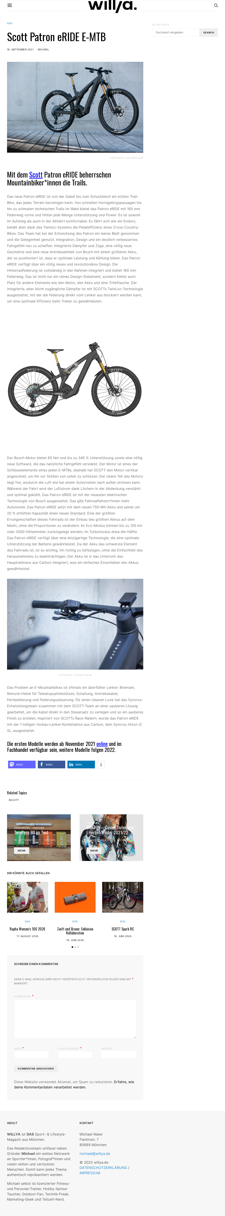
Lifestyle (93, 823)
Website (106, 1048)
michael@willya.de (95, 1153)
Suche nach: (160, 24)
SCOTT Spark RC (123, 929)
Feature (38, 828)
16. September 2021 (20, 49)
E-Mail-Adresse (70, 1048)
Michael (43, 49)
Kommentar (22, 996)
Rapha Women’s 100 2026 (27, 929)
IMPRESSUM (90, 1173)
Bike (10, 23)
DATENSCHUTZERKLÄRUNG (103, 1167)
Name (19, 1048)
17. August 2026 (27, 936)
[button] (22, 764)
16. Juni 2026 (75, 940)
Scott (36, 174)
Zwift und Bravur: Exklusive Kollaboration (75, 931)
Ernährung (22, 828)
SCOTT (14, 800)
